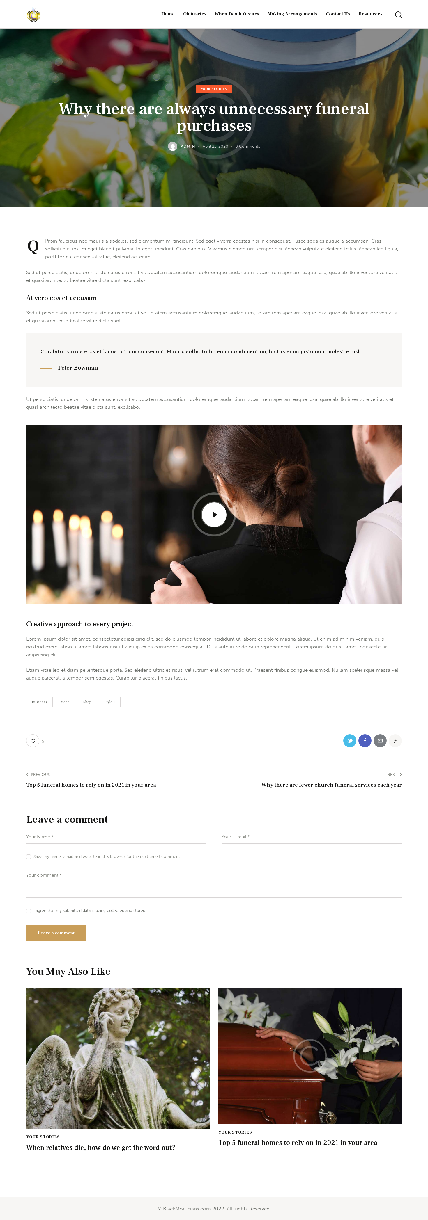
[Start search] (398, 14)
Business (39, 702)
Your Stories (214, 89)
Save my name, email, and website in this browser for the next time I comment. (107, 856)
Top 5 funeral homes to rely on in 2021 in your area (297, 1143)
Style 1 (110, 702)
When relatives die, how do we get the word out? (101, 1148)
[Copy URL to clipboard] (395, 740)
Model (65, 702)
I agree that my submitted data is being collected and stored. (89, 910)
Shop (87, 702)
